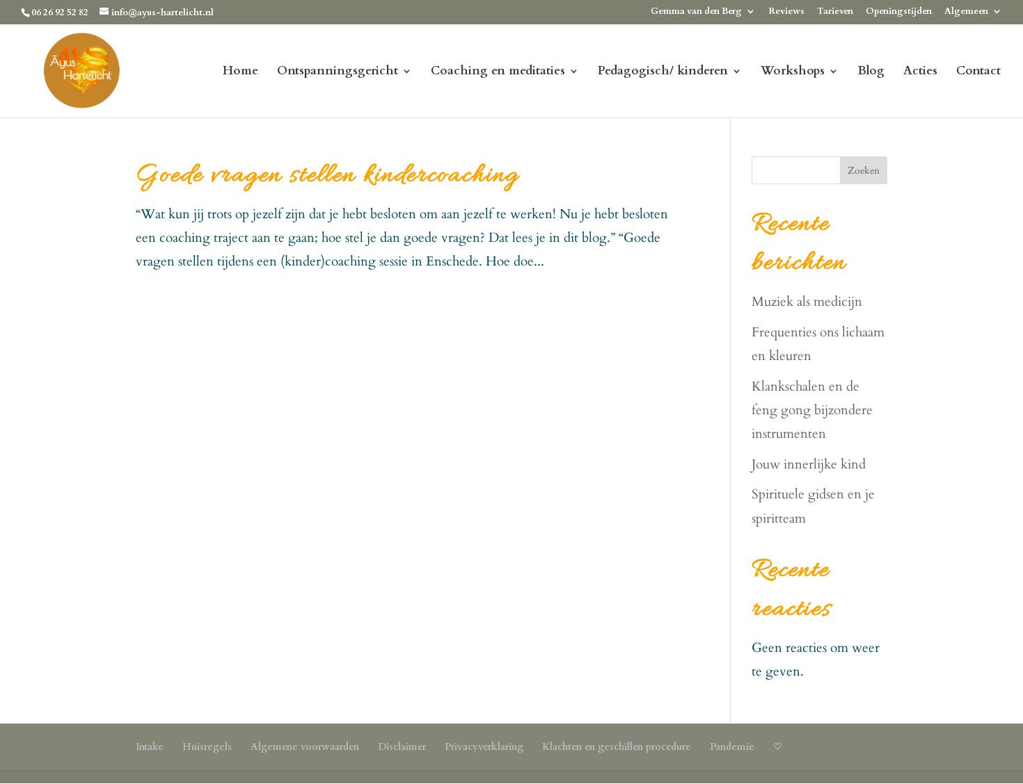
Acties (920, 72)
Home (240, 72)
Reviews (786, 12)
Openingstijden (899, 12)
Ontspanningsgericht (337, 72)
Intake (150, 746)
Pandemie (732, 746)
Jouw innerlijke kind (809, 464)
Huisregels (207, 746)
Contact (978, 72)
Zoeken (864, 170)
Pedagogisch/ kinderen (663, 72)
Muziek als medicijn (807, 302)
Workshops (793, 72)
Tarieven (835, 12)
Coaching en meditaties (498, 72)
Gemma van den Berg (696, 12)
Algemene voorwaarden (305, 746)
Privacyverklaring (484, 746)
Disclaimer (402, 746)
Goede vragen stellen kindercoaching (327, 175)
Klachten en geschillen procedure (616, 746)
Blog (871, 72)
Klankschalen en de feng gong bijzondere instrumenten (812, 410)
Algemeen (966, 12)
